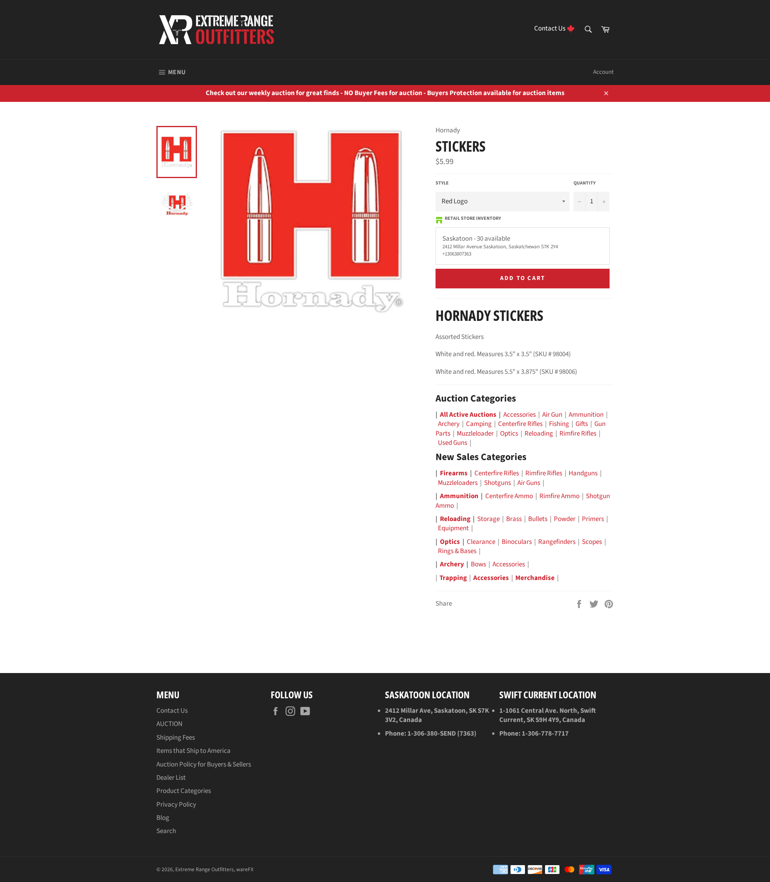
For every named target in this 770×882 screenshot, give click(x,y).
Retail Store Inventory (473, 218)
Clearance (481, 542)
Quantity (584, 183)
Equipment (453, 528)
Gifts (581, 424)
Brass (514, 519)
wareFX (244, 869)
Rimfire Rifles (577, 433)
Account (603, 72)
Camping (479, 424)
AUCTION (169, 724)
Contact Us (172, 711)
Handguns (583, 473)
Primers (593, 519)
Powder (564, 519)
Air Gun (552, 415)
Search (166, 831)
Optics (509, 433)
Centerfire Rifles (520, 424)
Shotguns (497, 483)
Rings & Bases (457, 551)
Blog (162, 818)
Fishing (559, 424)
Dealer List (171, 778)
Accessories (519, 415)
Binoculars (517, 542)
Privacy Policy (176, 804)
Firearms (454, 473)
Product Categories (183, 791)
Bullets (537, 519)
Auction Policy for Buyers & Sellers (203, 764)
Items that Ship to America (193, 751)
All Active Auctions (468, 415)
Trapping (453, 578)
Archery (449, 424)
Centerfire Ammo (509, 496)
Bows (478, 564)
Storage (488, 519)
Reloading (539, 433)
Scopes (592, 542)
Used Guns (452, 443)
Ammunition (586, 415)
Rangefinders (556, 542)
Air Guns (528, 483)
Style (442, 183)
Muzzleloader (475, 433)
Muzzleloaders (458, 483)
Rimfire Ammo (559, 496)
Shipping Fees (175, 737)
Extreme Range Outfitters (204, 869)
